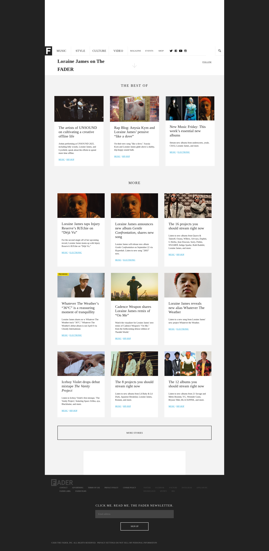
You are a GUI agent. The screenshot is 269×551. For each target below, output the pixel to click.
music (62, 159)
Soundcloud (149, 491)
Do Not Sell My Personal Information (136, 543)
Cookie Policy (129, 488)
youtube (180, 51)
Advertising (77, 488)
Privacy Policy (111, 488)
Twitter (171, 51)
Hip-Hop (70, 159)
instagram (185, 51)
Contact (63, 488)
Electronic (184, 152)
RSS (173, 491)
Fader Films (80, 491)
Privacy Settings (106, 543)
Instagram (187, 488)
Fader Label (65, 491)
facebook (176, 51)
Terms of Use (94, 488)
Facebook (159, 488)
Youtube (173, 488)
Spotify (163, 491)
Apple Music (201, 488)
